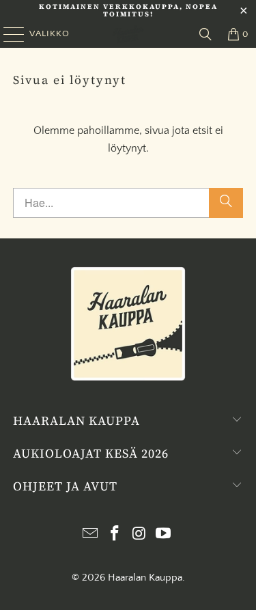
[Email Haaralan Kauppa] (91, 535)
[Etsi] (205, 34)
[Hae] (226, 203)
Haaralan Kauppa (145, 577)
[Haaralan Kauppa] (128, 34)
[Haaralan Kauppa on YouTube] (164, 535)
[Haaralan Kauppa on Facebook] (115, 535)
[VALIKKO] (9, 34)
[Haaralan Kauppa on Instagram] (140, 535)
